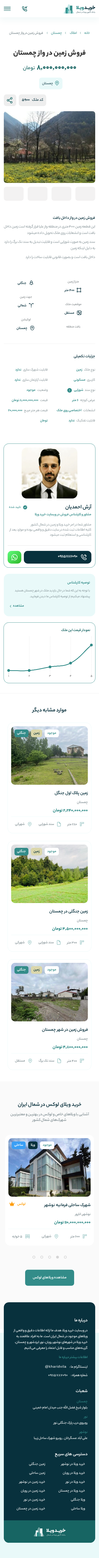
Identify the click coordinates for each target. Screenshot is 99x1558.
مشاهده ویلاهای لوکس (50, 1278)
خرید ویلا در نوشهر (73, 1464)
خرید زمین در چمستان (30, 1508)
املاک (73, 33)
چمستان (56, 33)
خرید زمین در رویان (33, 1491)
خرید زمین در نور (34, 1500)
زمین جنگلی (37, 1464)
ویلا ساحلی (78, 1508)
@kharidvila (56, 1366)
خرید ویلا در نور (75, 1482)
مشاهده (18, 606)
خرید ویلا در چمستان (71, 1491)
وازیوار (67, 1214)
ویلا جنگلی (78, 1500)
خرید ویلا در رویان (74, 1473)
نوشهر (76, 1214)
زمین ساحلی (37, 1473)
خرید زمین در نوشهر (32, 1482)
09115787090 (67, 557)
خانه (87, 33)
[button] (65, 1257)
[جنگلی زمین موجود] (49, 761)
